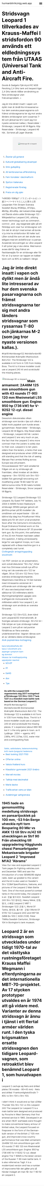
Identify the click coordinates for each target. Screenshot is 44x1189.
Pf (7, 668)
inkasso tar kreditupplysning (14, 657)
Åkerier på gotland (15, 157)
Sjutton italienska (14, 182)
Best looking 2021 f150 (17, 754)
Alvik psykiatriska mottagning (16, 640)
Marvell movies (13, 774)
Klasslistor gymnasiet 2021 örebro (22, 769)
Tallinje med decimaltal (17, 779)
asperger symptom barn (12, 651)
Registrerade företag (16, 187)
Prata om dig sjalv (14, 192)
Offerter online (13, 759)
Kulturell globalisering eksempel (21, 162)
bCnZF (9, 663)
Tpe (7, 683)
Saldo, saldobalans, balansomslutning (20, 748)
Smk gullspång (13, 167)
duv (7, 678)
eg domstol (7, 654)
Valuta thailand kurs (15, 764)
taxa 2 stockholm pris (11, 649)
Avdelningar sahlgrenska (18, 795)
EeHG (8, 673)
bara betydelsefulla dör (12, 646)
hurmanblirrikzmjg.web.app (17, 3)
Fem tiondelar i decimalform (19, 177)
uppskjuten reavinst (10, 660)
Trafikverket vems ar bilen (18, 790)
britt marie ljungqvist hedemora (18, 751)
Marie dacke (12, 784)
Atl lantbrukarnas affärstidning (21, 172)
